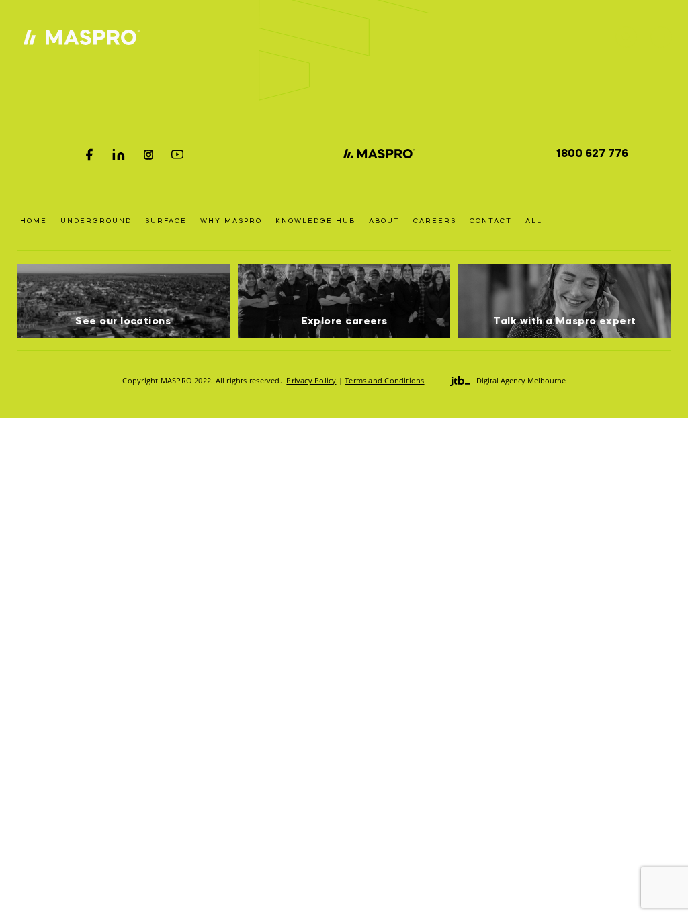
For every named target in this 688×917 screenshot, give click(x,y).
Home (33, 221)
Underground (96, 221)
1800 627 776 (592, 154)
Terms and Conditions (384, 380)
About (384, 221)
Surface (166, 221)
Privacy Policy (311, 380)
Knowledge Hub (315, 221)
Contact (491, 221)
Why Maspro (231, 221)
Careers (434, 221)
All (533, 221)
